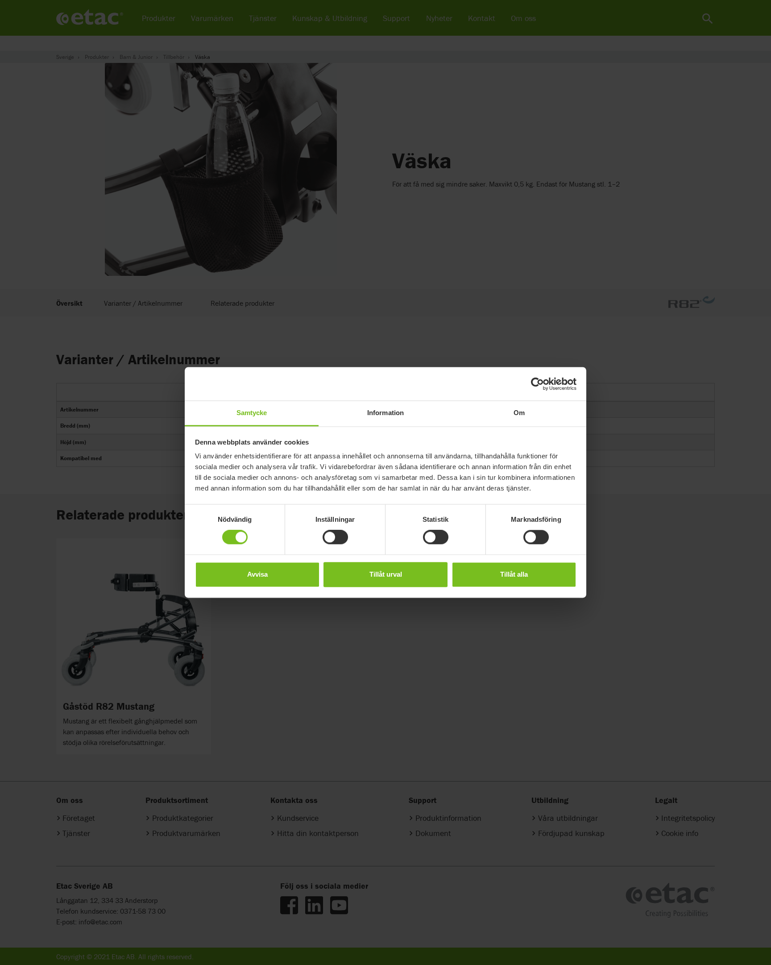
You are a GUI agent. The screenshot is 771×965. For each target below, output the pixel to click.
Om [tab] (519, 412)
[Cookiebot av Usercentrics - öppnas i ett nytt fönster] (537, 384)
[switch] (335, 537)
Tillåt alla (514, 574)
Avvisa (257, 574)
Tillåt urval (385, 574)
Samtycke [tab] (251, 412)
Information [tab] (385, 412)
